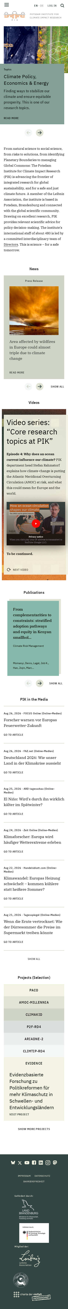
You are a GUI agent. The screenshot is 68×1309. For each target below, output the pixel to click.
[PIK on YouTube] (27, 1162)
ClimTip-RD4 (34, 1051)
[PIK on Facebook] (34, 1162)
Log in (52, 5)
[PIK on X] (20, 1162)
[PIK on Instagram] (48, 1162)
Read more (11, 28)
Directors (11, 244)
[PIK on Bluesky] (13, 1162)
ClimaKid (34, 1014)
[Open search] (61, 5)
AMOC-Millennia (34, 1002)
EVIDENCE (34, 1063)
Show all (57, 386)
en (36, 5)
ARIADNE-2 (34, 1039)
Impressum (24, 1175)
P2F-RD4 (34, 1027)
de (42, 5)
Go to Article (13, 734)
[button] (28, 132)
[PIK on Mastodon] (55, 1162)
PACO (33, 990)
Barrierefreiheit (33, 1181)
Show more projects (34, 1129)
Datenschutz (42, 1175)
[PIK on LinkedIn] (41, 1162)
